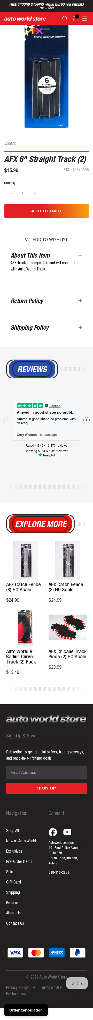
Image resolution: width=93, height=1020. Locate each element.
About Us (13, 914)
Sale (9, 872)
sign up (46, 788)
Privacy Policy (17, 988)
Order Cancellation (26, 1010)
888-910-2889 (59, 873)
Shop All (10, 144)
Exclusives (14, 852)
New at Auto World (21, 841)
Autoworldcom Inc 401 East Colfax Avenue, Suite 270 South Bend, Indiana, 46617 (65, 853)
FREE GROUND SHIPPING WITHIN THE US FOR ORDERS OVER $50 (46, 6)
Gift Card (13, 883)
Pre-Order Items (19, 862)
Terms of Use (51, 988)
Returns (12, 903)
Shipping (13, 893)
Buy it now (46, 227)
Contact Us (15, 924)
